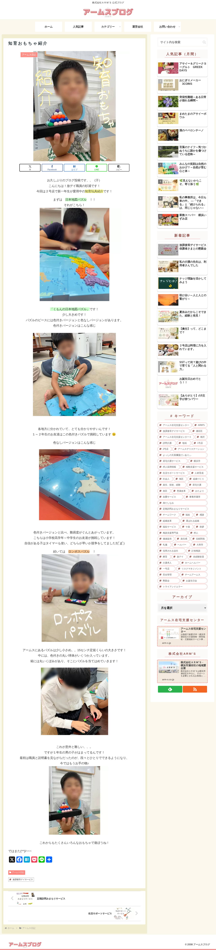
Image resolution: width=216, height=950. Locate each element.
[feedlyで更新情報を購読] (170, 689)
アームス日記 (18, 872)
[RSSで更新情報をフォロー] (195, 689)
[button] (118, 167)
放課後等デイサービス (23, 879)
